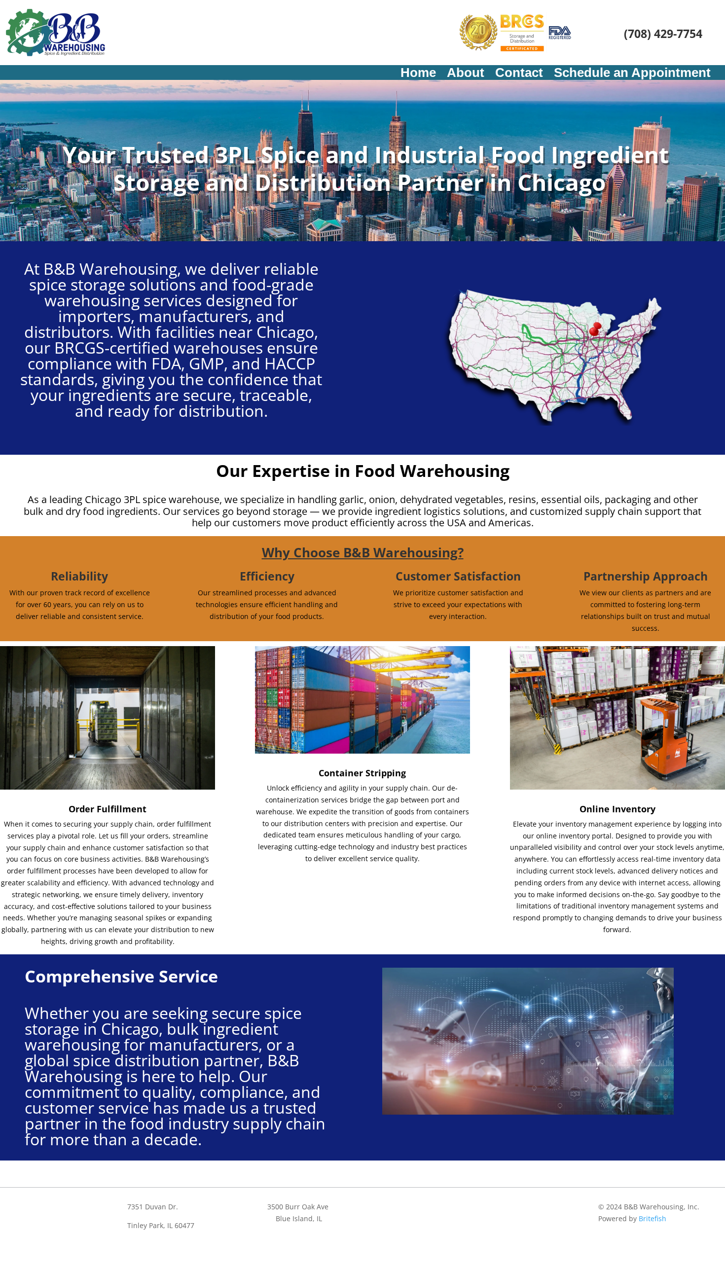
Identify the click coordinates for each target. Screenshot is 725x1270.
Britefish (652, 1218)
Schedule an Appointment (632, 74)
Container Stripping (362, 773)
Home (418, 74)
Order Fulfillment (107, 809)
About (465, 74)
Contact (519, 74)
